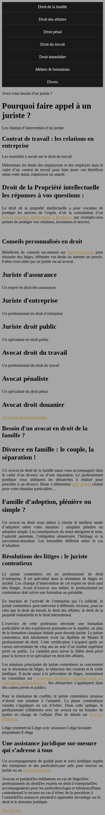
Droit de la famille (52, 7)
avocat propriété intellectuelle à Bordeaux (37, 217)
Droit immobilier (52, 57)
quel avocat (81, 484)
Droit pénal (53, 32)
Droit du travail (52, 44)
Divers (52, 82)
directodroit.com (81, 252)
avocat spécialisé (36, 770)
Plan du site (11, 810)
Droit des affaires (52, 19)
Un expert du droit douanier (24, 417)
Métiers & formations (52, 69)
